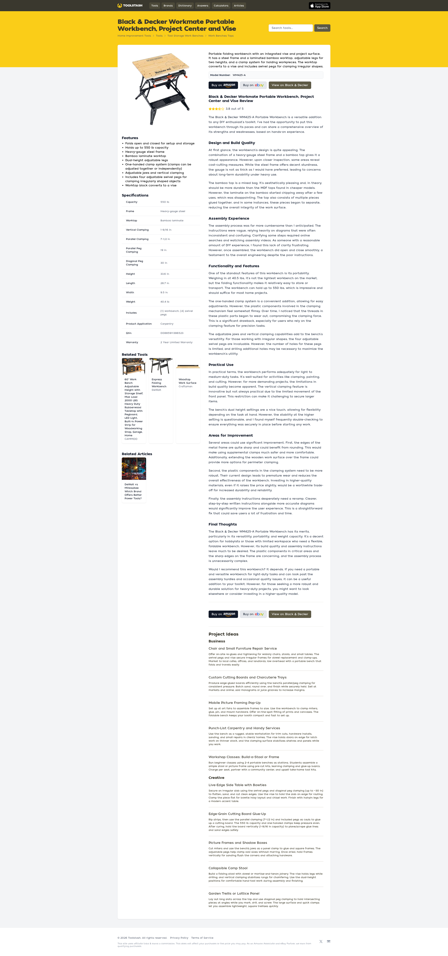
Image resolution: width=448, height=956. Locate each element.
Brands (168, 5)
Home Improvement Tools (134, 35)
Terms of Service (202, 937)
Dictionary (185, 5)
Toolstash (134, 937)
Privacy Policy (179, 937)
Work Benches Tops (221, 35)
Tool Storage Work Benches (185, 35)
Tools (154, 5)
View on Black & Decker (290, 85)
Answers (202, 5)
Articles (239, 5)
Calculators (221, 5)
